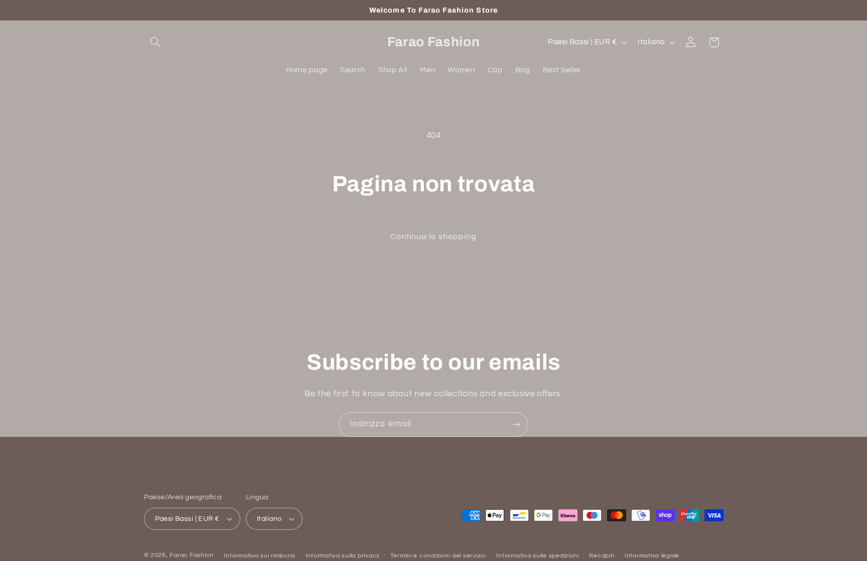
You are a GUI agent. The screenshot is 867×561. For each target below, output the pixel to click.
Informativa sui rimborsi (259, 555)
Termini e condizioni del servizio (438, 555)
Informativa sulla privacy (343, 555)
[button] (155, 42)
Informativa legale (652, 555)
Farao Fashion (192, 555)
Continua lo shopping (433, 237)
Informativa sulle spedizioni (537, 555)
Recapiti (601, 555)
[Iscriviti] (516, 424)
